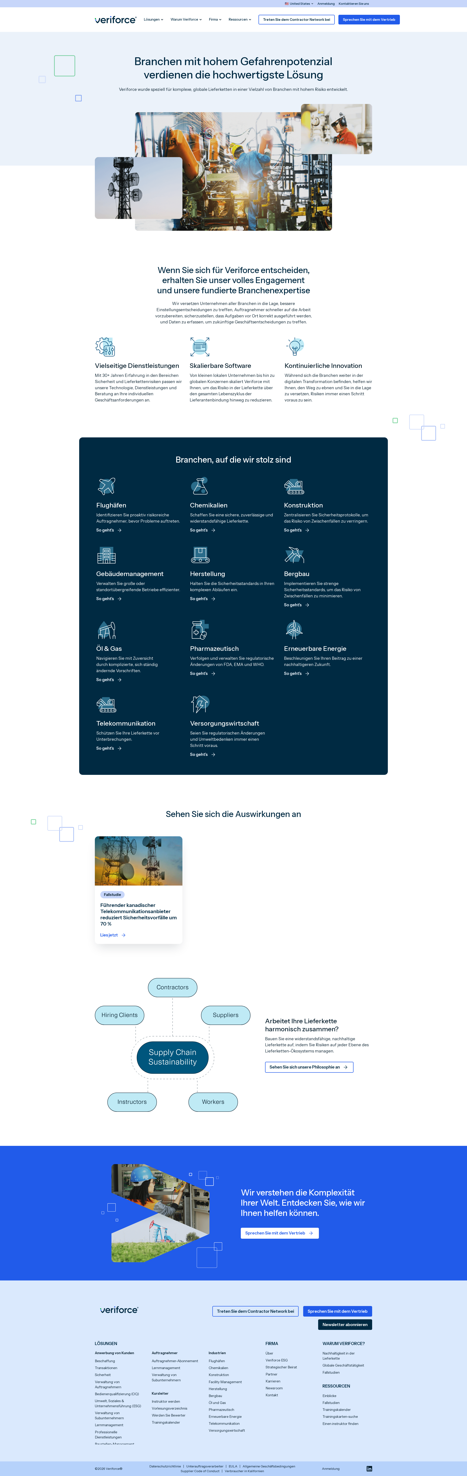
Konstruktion (219, 1375)
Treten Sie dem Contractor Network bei (296, 20)
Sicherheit (103, 1375)
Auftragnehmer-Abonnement (175, 1361)
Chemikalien (218, 1368)
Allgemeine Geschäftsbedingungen (269, 1466)
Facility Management (225, 1382)
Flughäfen (217, 1361)
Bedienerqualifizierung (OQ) (117, 1394)
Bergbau (215, 1396)
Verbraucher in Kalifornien (244, 1471)
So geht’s (105, 530)
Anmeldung (326, 3)
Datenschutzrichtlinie (165, 1466)
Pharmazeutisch (221, 1410)
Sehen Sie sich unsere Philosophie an (305, 1067)
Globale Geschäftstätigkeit (343, 1365)
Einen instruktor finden (340, 1424)
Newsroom (274, 1388)
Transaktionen (106, 1368)
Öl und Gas (217, 1403)
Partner (271, 1374)
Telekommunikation (224, 1423)
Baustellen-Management (114, 1444)
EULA (233, 1466)
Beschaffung (105, 1361)
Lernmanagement (109, 1425)
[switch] (299, 3)
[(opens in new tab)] (369, 1468)
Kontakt (272, 1395)
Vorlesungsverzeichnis (169, 1408)
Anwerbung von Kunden (114, 1353)
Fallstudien (331, 1372)
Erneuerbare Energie (225, 1417)
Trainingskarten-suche (340, 1417)
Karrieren (273, 1381)
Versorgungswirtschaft (227, 1430)
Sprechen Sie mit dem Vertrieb (369, 20)
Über (269, 1353)
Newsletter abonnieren (345, 1324)
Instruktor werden (166, 1401)
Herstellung (218, 1389)
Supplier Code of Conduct (200, 1471)
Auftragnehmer (165, 1353)
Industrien (217, 1353)
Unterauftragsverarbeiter (204, 1466)
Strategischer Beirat (281, 1367)
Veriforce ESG (277, 1360)
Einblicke (329, 1396)
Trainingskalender (166, 1422)
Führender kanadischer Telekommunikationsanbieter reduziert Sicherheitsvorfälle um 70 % (138, 914)
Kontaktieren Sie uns (354, 3)
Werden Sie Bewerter (169, 1415)
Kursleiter (160, 1393)
